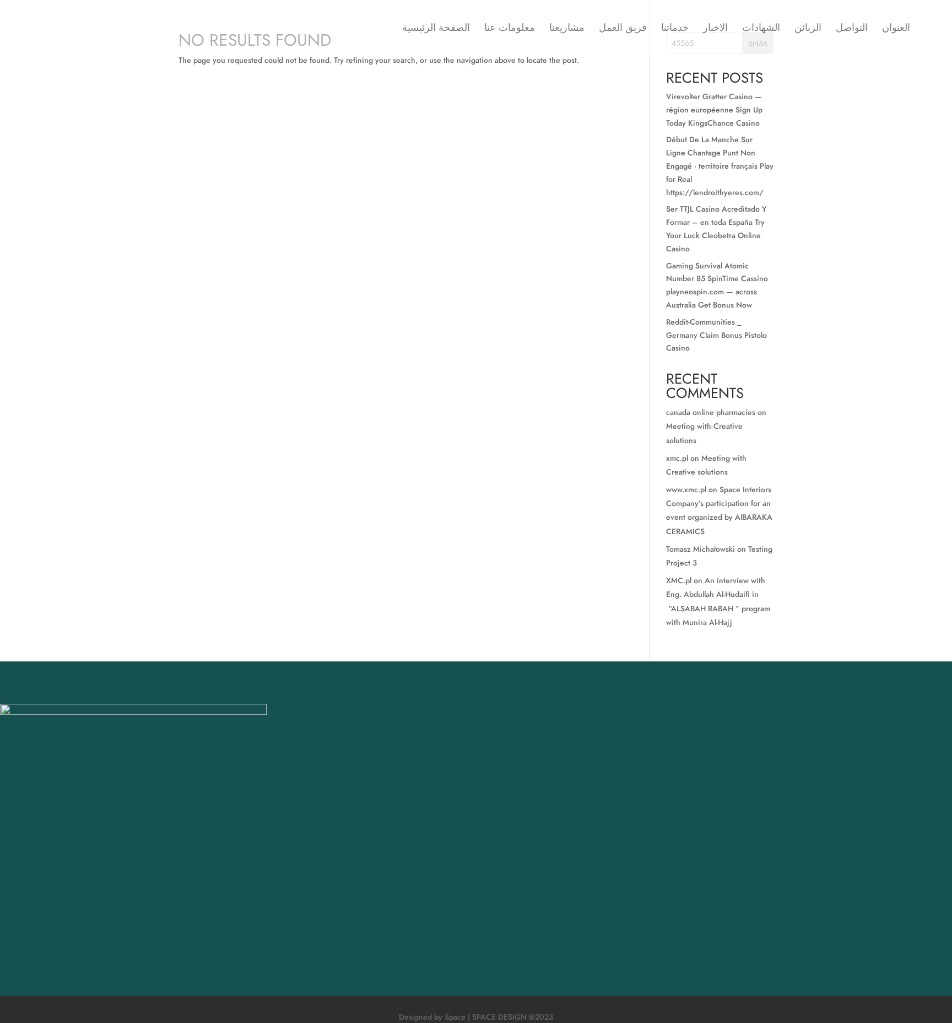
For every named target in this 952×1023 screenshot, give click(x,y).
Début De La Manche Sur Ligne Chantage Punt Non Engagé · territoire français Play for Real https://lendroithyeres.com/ (720, 165)
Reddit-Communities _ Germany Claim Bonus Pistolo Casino (716, 335)
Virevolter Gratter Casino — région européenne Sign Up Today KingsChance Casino (714, 109)
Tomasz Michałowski (700, 548)
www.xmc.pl (686, 489)
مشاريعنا (567, 29)
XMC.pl (678, 580)
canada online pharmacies (710, 412)
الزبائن (807, 29)
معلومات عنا (509, 29)
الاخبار (715, 29)
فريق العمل (623, 29)
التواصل (852, 29)
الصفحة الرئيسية (436, 29)
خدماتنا (675, 29)
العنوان (896, 29)
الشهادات (761, 29)
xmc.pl (677, 458)
